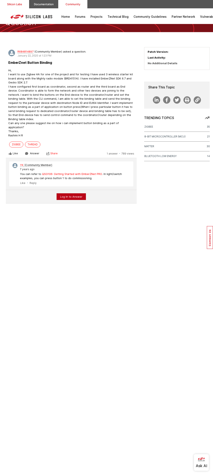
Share (54, 153)
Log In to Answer (71, 196)
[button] (210, 237)
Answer (34, 153)
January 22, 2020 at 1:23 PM (34, 55)
